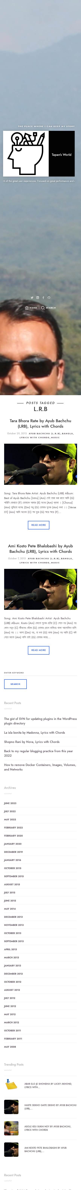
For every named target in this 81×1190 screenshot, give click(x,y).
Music (55, 437)
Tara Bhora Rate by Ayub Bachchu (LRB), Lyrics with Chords (40, 423)
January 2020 (12, 843)
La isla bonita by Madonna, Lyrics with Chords (34, 733)
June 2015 (10, 900)
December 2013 (13, 917)
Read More (38, 525)
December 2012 (13, 973)
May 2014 (10, 908)
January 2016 (12, 860)
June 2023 (10, 803)
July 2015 (9, 892)
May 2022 (10, 819)
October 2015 (12, 868)
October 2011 (12, 1030)
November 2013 (14, 925)
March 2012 (11, 1022)
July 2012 (9, 998)
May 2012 (10, 1014)
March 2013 (11, 957)
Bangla (67, 433)
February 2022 (13, 827)
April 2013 (10, 949)
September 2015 (14, 876)
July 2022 (10, 811)
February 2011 (13, 1038)
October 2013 (12, 933)
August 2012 (12, 990)
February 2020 (13, 835)
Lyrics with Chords (35, 437)
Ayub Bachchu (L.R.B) (44, 433)
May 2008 (10, 1046)
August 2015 (12, 884)
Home (33, 307)
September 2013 (14, 941)
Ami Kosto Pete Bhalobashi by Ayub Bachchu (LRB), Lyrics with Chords (40, 548)
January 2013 (12, 965)
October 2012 (12, 981)
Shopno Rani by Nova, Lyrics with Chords (32, 742)
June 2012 (10, 1006)
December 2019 (13, 852)
